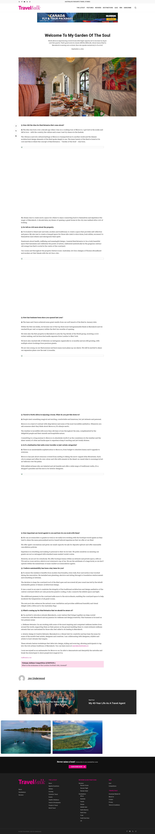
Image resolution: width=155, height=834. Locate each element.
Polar (81, 815)
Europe (82, 804)
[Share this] (16, 126)
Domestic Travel (53, 794)
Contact (111, 799)
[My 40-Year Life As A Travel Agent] (107, 702)
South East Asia (84, 818)
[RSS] (27, 1)
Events (50, 797)
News (20, 789)
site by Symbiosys (35, 831)
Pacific (82, 801)
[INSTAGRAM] (29, 1)
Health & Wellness (54, 800)
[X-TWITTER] (19, 1)
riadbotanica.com (26, 657)
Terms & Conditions (114, 805)
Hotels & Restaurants (55, 802)
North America (84, 810)
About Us (111, 797)
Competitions (112, 786)
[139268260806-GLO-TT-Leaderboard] (77, 17)
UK (81, 821)
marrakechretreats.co (80, 646)
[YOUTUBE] (24, 1)
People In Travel (53, 805)
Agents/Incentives (54, 786)
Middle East (83, 807)
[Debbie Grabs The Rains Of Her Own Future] (48, 702)
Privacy (111, 802)
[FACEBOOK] (21, 1)
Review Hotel (84, 791)
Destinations (22, 792)
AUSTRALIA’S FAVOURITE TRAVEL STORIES (77, 1)
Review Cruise (84, 785)
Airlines (51, 789)
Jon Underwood (36, 678)
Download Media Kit (114, 794)
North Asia (83, 812)
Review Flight (84, 788)
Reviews (21, 795)
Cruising (51, 791)
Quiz (110, 783)
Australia (82, 799)
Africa (82, 796)
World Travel (52, 808)
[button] (77, 766)
